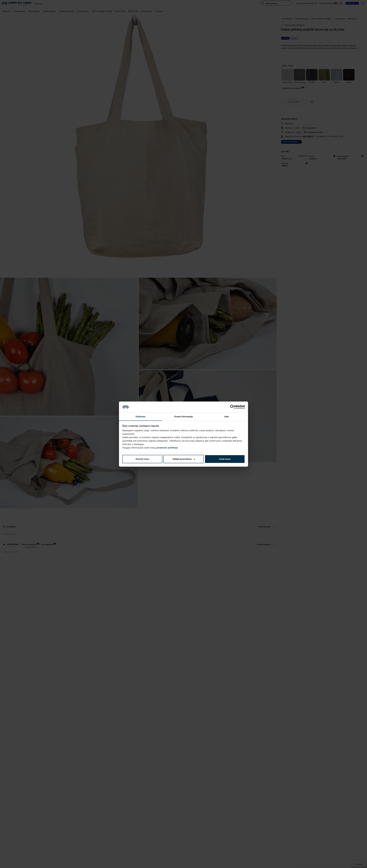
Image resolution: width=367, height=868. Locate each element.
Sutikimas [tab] (140, 416)
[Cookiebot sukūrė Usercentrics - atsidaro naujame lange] (232, 407)
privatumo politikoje (167, 447)
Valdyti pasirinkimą (181, 459)
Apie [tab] (226, 416)
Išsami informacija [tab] (183, 416)
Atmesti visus (142, 459)
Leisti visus (224, 459)
